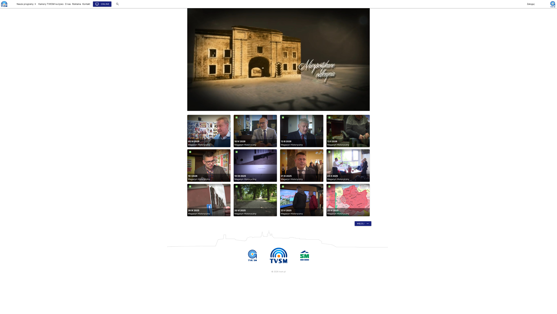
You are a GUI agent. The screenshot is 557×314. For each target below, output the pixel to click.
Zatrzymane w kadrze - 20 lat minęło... (24, 55)
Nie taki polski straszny (16, 60)
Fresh (6, 20)
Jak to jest (9, 25)
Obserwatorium (11, 37)
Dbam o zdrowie (12, 31)
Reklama (76, 4)
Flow (6, 14)
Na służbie (9, 43)
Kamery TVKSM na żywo (51, 4)
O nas (68, 4)
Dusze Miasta (10, 49)
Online (102, 4)
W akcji (7, 66)
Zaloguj (531, 4)
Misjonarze (9, 8)
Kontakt (86, 4)
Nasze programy (27, 4)
